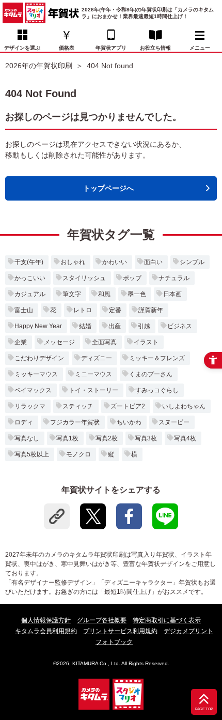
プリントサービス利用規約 (120, 631)
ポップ (132, 278)
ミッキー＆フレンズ (157, 358)
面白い (153, 262)
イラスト (146, 342)
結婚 (85, 326)
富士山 (23, 310)
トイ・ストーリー (93, 390)
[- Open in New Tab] (93, 516)
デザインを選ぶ (22, 48)
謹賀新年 (150, 310)
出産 (114, 326)
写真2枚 (107, 438)
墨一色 (137, 294)
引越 (144, 326)
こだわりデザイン (39, 358)
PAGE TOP (204, 709)
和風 (104, 294)
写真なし (26, 438)
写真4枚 (185, 438)
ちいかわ (129, 422)
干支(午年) (28, 262)
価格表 (66, 48)
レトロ (82, 310)
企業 (20, 342)
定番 (115, 310)
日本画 (172, 294)
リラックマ (29, 406)
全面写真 (104, 342)
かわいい (114, 262)
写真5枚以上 (31, 454)
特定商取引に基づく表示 (167, 620)
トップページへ (108, 188)
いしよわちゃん (183, 406)
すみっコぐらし (157, 390)
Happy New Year (38, 326)
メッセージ (59, 342)
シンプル (192, 262)
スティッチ (77, 406)
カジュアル (29, 294)
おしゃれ (72, 262)
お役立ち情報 (155, 48)
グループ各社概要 (101, 620)
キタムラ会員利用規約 (46, 631)
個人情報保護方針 (46, 620)
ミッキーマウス (36, 374)
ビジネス (179, 326)
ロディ (23, 422)
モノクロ (78, 454)
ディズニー (96, 358)
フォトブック (114, 642)
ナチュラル (173, 278)
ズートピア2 (127, 406)
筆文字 (71, 294)
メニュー (199, 48)
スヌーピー (173, 422)
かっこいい (29, 278)
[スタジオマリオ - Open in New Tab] (35, 13)
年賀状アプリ (111, 48)
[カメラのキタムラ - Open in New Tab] (13, 13)
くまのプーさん (150, 374)
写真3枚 (146, 438)
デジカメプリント (188, 631)
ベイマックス (33, 390)
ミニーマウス (93, 374)
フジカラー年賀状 (75, 422)
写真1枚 (67, 438)
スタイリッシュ (84, 278)
